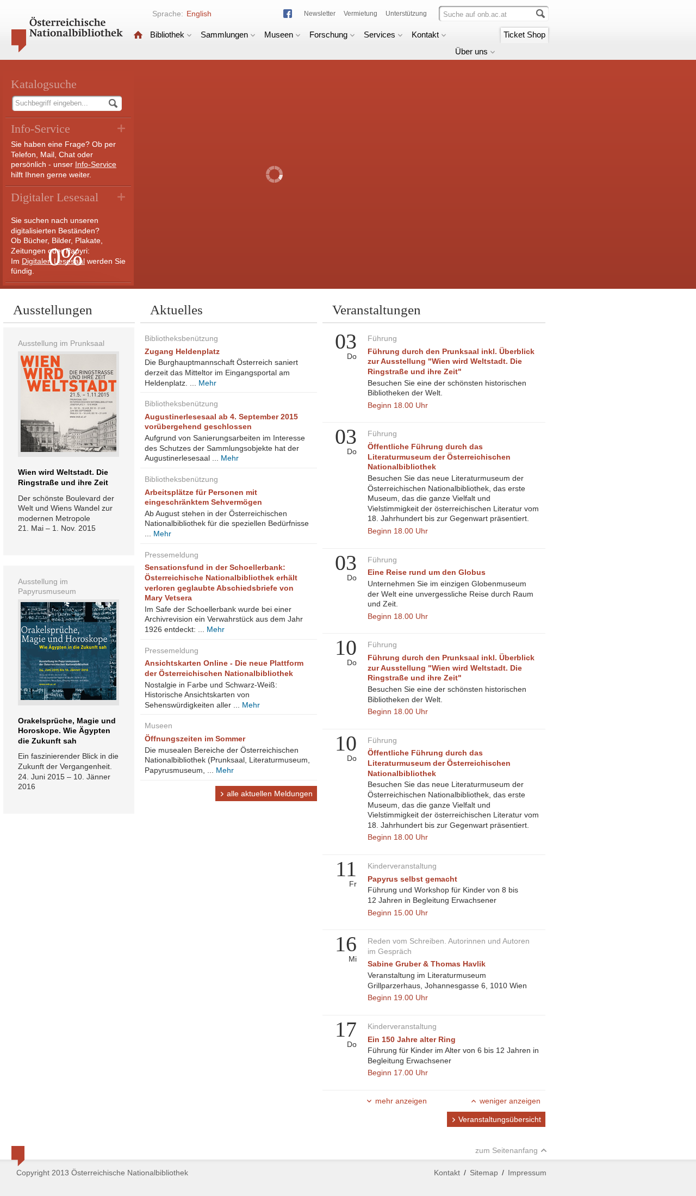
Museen (278, 34)
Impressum (527, 1172)
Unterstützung (406, 13)
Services (379, 34)
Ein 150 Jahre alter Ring (412, 1039)
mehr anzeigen (401, 1100)
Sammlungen (224, 34)
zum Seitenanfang (506, 1150)
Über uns (471, 51)
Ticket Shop (524, 34)
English (199, 13)
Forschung (328, 34)
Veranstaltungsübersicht (499, 1119)
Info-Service (95, 164)
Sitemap (484, 1172)
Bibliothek (167, 34)
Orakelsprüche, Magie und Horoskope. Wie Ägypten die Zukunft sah (67, 730)
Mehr (207, 383)
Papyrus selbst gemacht (412, 879)
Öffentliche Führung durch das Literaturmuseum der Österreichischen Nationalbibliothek (439, 456)
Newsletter (319, 13)
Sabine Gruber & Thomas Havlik (427, 963)
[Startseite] (138, 34)
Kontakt (425, 34)
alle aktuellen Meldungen (270, 793)
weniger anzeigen (510, 1100)
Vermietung (360, 13)
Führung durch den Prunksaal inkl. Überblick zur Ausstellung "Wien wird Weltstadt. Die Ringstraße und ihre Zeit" (451, 361)
